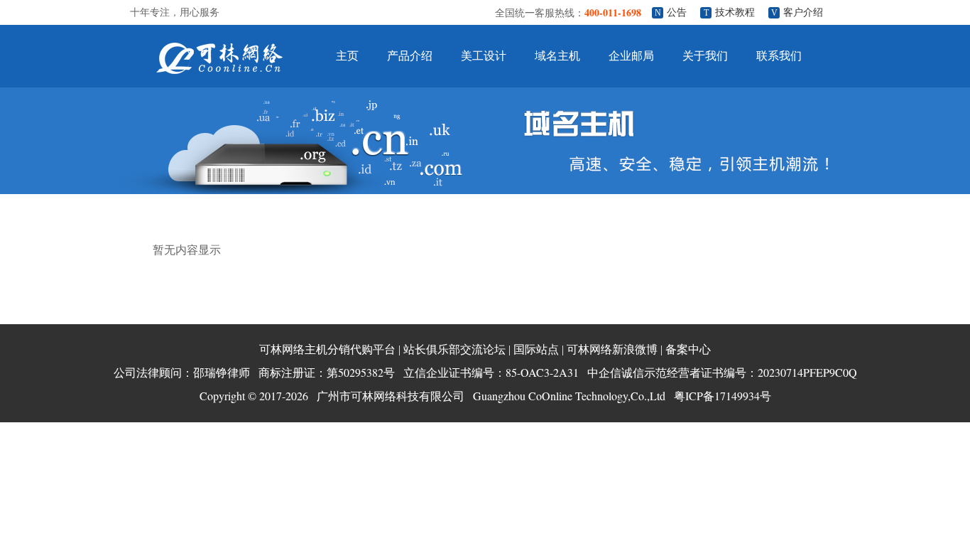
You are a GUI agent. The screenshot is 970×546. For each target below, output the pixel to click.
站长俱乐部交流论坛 (454, 349)
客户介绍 (803, 12)
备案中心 (688, 349)
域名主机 (557, 56)
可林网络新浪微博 (612, 349)
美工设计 (483, 56)
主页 (347, 56)
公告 (677, 12)
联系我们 (779, 56)
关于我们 (705, 56)
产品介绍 (409, 56)
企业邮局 (631, 56)
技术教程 (735, 12)
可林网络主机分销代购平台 (327, 349)
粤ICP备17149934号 (722, 395)
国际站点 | (538, 349)
